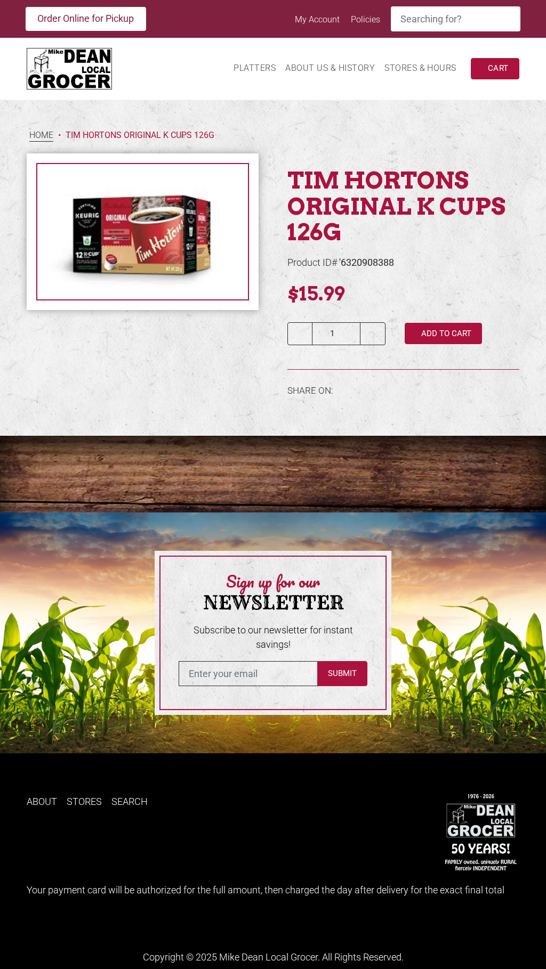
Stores (84, 801)
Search (129, 801)
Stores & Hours (420, 68)
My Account (318, 19)
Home (41, 135)
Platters (255, 68)
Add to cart (445, 333)
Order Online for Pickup (85, 18)
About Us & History (330, 68)
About (42, 801)
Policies (365, 19)
